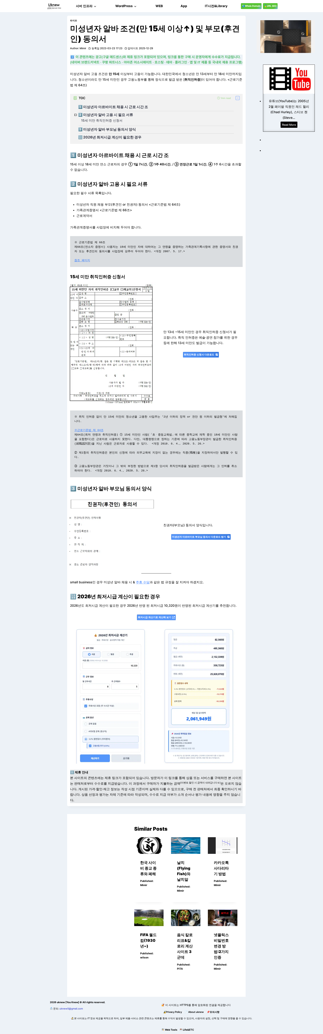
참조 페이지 (82, 260)
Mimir (83, 48)
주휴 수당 (143, 582)
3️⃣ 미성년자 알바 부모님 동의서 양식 (107, 129)
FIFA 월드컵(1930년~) (148, 940)
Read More (289, 125)
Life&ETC (188, 1029)
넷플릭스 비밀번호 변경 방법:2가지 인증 (221, 946)
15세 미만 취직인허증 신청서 (101, 120)
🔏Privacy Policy (172, 1011)
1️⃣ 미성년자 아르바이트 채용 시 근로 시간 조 (113, 107)
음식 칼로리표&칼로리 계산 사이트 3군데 (185, 946)
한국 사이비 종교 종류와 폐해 (148, 868)
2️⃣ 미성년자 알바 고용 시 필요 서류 (105, 115)
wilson (144, 957)
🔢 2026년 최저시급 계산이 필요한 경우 (109, 137)
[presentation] (149, 845)
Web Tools (171, 1029)
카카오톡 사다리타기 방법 (221, 868)
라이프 (73, 20)
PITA (180, 968)
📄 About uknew (194, 1011)
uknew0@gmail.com (71, 1008)
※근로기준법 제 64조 (89, 430)
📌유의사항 (213, 1011)
